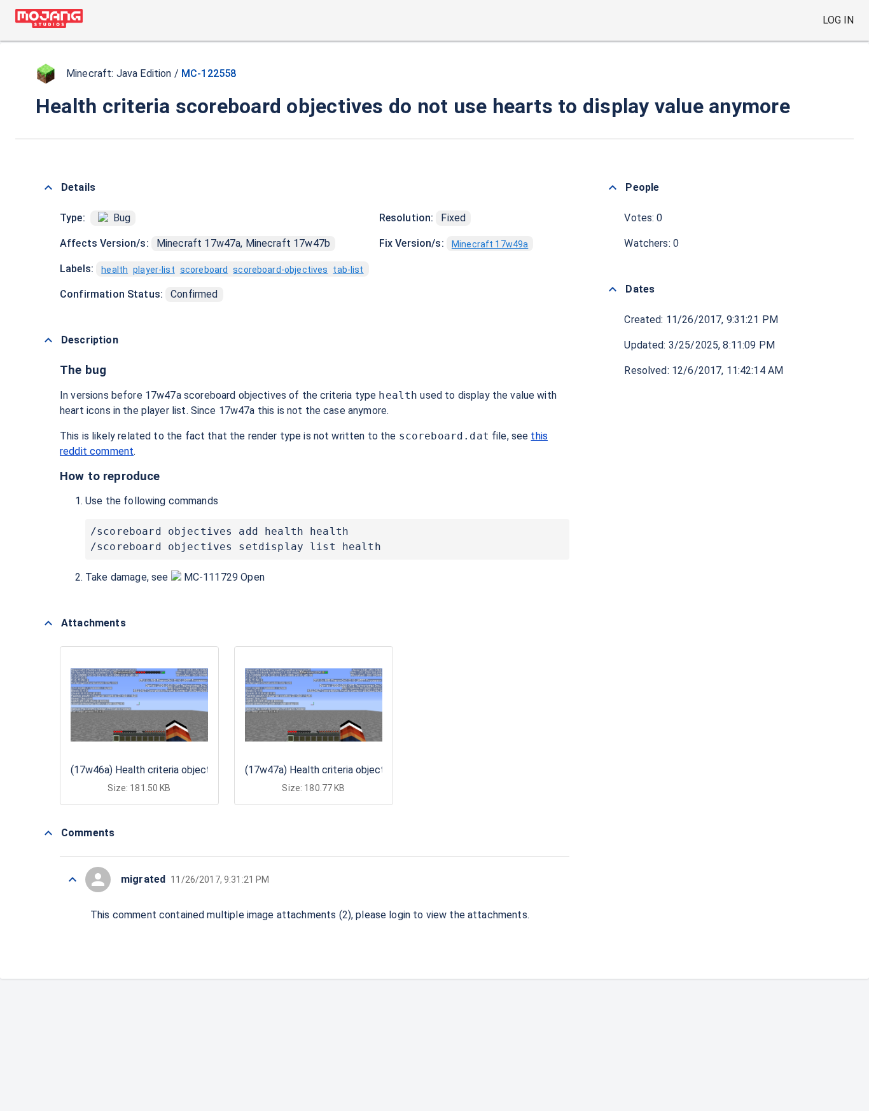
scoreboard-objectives (280, 270)
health (114, 270)
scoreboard (204, 270)
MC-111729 (211, 577)
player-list (154, 270)
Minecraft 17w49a (490, 244)
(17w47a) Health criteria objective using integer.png (360, 770)
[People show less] (612, 187)
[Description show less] (48, 340)
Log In (838, 20)
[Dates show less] (612, 289)
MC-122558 (208, 73)
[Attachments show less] (48, 623)
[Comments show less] (48, 833)
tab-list (348, 270)
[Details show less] (48, 187)
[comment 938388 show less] (72, 879)
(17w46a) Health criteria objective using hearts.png (184, 770)
